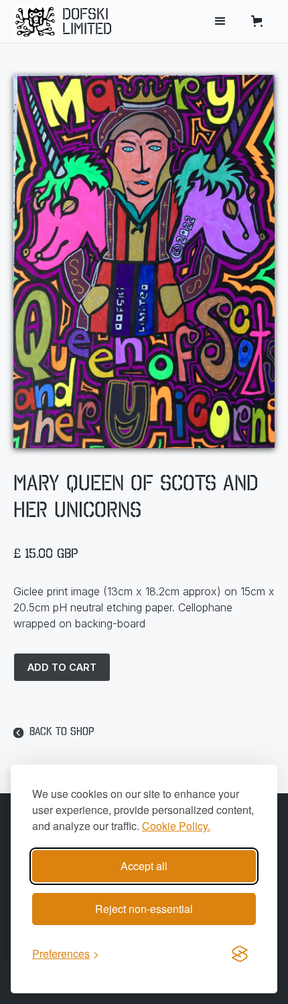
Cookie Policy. (176, 825)
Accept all (144, 866)
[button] (220, 21)
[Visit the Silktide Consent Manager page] (240, 954)
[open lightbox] (144, 261)
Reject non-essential (144, 908)
